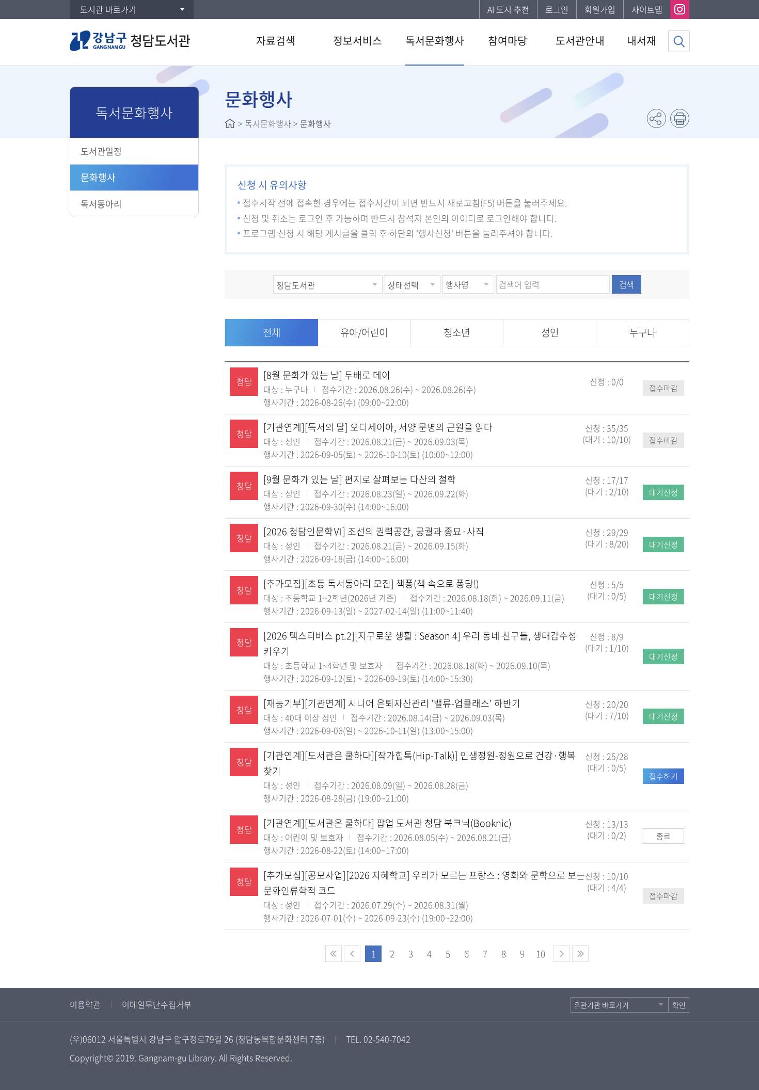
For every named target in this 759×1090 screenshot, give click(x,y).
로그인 (556, 9)
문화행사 (98, 177)
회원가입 (599, 9)
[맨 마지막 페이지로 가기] (580, 953)
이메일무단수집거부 (157, 1004)
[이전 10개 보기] (352, 953)
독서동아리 (101, 203)
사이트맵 (646, 9)
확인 (679, 1005)
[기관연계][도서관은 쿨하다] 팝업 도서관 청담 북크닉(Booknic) (387, 823)
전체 (271, 332)
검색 (626, 284)
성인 (550, 332)
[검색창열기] (679, 41)
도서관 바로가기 (108, 9)
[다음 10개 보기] (562, 953)
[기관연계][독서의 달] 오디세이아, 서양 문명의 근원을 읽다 (378, 427)
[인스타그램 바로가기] (679, 9)
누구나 (642, 332)
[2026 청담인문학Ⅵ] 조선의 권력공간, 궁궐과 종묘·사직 (373, 531)
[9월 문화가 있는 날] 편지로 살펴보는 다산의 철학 (359, 479)
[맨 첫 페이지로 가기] (333, 953)
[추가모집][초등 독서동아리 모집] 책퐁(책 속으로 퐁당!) (371, 583)
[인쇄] (679, 118)
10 (540, 953)
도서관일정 (101, 151)
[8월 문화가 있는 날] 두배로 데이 (326, 375)
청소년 (457, 332)
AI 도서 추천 (508, 9)
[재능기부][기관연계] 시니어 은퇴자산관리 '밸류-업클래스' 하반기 (391, 703)
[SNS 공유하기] (656, 118)
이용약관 (85, 1004)
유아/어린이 (364, 332)
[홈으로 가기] (230, 123)
